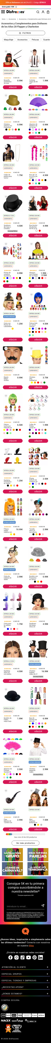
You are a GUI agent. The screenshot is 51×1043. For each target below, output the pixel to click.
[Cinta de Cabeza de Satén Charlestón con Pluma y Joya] (5, 548)
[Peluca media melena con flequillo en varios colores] (5, 501)
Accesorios (22, 39)
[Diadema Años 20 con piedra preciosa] (5, 643)
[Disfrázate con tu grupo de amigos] (12, 860)
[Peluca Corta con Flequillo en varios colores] (5, 396)
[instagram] (16, 957)
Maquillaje (8, 39)
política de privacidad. (13, 918)
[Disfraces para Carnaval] (12, 874)
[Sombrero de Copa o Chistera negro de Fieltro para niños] (5, 197)
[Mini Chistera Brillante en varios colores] (31, 791)
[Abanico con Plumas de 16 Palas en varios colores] (31, 244)
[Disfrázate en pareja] (37, 860)
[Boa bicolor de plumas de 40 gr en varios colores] (31, 197)
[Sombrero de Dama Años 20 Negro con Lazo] (31, 595)
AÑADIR (13, 87)
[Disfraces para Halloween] (37, 874)
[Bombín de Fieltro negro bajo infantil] (5, 690)
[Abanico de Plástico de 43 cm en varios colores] (31, 96)
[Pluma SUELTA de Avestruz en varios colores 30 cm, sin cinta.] (31, 450)
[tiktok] (22, 957)
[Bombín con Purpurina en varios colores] (31, 548)
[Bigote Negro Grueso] (5, 349)
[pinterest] (34, 957)
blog (31, 945)
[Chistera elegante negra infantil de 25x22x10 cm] (31, 740)
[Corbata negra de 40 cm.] (31, 52)
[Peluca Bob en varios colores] (31, 295)
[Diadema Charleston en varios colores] (5, 450)
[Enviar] (42, 906)
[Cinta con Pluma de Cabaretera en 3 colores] (5, 295)
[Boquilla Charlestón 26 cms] (5, 52)
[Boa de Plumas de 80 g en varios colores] (31, 690)
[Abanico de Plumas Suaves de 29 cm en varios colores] (5, 740)
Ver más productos (25, 843)
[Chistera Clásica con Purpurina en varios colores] (5, 96)
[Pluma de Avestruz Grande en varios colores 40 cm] (5, 244)
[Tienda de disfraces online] (16, 12)
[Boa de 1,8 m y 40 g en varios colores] (31, 147)
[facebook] (10, 957)
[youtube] (28, 957)
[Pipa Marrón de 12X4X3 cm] (5, 791)
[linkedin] (40, 957)
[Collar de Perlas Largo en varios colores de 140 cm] (31, 396)
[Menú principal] (3, 12)
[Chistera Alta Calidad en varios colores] (31, 349)
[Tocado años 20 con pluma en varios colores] (31, 501)
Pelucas (35, 39)
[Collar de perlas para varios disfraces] (5, 147)
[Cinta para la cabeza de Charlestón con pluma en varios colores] (5, 595)
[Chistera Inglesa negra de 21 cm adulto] (31, 643)
